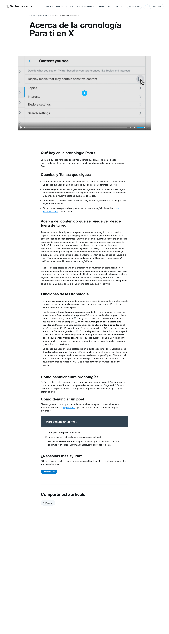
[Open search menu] (145, 6)
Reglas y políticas (105, 6)
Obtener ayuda (49, 472)
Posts (47, 15)
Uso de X (49, 6)
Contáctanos (156, 6)
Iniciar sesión (134, 6)
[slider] (75, 127)
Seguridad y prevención (86, 6)
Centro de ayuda (36, 15)
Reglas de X (69, 407)
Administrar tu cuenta (64, 6)
